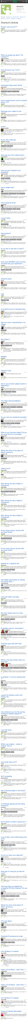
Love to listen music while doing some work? (14, 838)
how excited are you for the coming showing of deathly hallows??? (13, 713)
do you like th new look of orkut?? (12, 248)
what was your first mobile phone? (12, 155)
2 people (7, 81)
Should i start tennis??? (9, 27)
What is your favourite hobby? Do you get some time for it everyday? (14, 433)
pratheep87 (4, 204)
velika (2, 295)
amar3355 (3, 372)
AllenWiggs (4, 487)
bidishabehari (4, 778)
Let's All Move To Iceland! (10, 951)
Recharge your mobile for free (11, 111)
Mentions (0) (3, 18)
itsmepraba (3, 565)
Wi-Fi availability (6, 776)
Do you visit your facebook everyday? (14, 417)
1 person (9, 195)
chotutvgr (3, 113)
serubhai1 (3, 807)
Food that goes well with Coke (11, 643)
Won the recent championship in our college (13, 323)
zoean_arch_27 (4, 857)
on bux (3, 126)
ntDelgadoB (4, 792)
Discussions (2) (9, 17)
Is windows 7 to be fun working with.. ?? (13, 678)
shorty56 (3, 358)
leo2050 (3, 326)
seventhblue (4, 715)
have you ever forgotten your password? (11, 171)
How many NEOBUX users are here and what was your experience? (13, 263)
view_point (3, 823)
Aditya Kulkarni (5, 58)
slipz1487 (3, 598)
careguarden (4, 614)
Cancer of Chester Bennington (11, 1011)
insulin (2, 419)
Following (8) (18, 18)
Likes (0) (8, 18)
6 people (9, 147)
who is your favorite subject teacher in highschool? (14, 385)
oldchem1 (7, 630)
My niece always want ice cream (12, 613)
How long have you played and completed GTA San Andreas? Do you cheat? (14, 888)
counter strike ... (6, 218)
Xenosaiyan (4, 87)
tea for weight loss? (7, 187)
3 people (9, 162)
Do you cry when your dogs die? (12, 855)
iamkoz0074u (4, 157)
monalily (3, 534)
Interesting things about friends (11, 85)
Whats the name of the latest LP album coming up (12, 451)
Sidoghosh (8, 663)
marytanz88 (4, 470)
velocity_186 (4, 454)
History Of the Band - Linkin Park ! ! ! (13, 969)
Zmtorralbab (4, 731)
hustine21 (3, 875)
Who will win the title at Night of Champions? (11, 484)
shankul (3, 28)
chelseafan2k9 (4, 583)
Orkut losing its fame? (8, 202)
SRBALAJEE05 (5, 128)
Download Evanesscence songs (12, 936)
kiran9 (2, 280)
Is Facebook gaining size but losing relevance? (13, 805)
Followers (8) (13, 18)
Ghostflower (4, 402)
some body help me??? (9, 762)
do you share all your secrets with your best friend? (12, 531)
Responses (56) (16, 17)
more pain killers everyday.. (10, 597)
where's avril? (5, 468)
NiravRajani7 (4, 1013)
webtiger (3, 698)
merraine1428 (4, 174)
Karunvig (3, 680)
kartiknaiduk (4, 922)
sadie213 (3, 235)
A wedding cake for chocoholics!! (12, 628)
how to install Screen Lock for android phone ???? (14, 101)
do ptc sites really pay (8, 139)
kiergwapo (3, 891)
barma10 (3, 250)
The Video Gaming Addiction (11, 401)
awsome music (6, 370)
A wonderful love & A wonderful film (13, 309)
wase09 (3, 341)
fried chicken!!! (6, 233)
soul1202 (3, 220)
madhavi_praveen (5, 141)
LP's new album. (6, 921)
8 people (9, 424)
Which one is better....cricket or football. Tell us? (11, 745)
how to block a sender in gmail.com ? (13, 821)
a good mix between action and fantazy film (11, 696)
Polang (2, 311)
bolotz (2, 763)
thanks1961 (4, 436)
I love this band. (6, 730)
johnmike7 (3, 645)
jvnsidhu (3, 265)
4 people (9, 77)
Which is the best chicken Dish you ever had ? (13, 661)
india (2, 294)
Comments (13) (22, 17)
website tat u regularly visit (10, 563)
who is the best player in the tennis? (13, 790)
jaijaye (2, 189)
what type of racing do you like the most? (12, 872)
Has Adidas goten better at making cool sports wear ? (13, 581)
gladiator (4, 356)
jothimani (3, 938)
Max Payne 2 (5, 339)
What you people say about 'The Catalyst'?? (12, 56)
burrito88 (3, 71)
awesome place (6, 279)
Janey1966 (3, 953)
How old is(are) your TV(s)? (10, 70)
